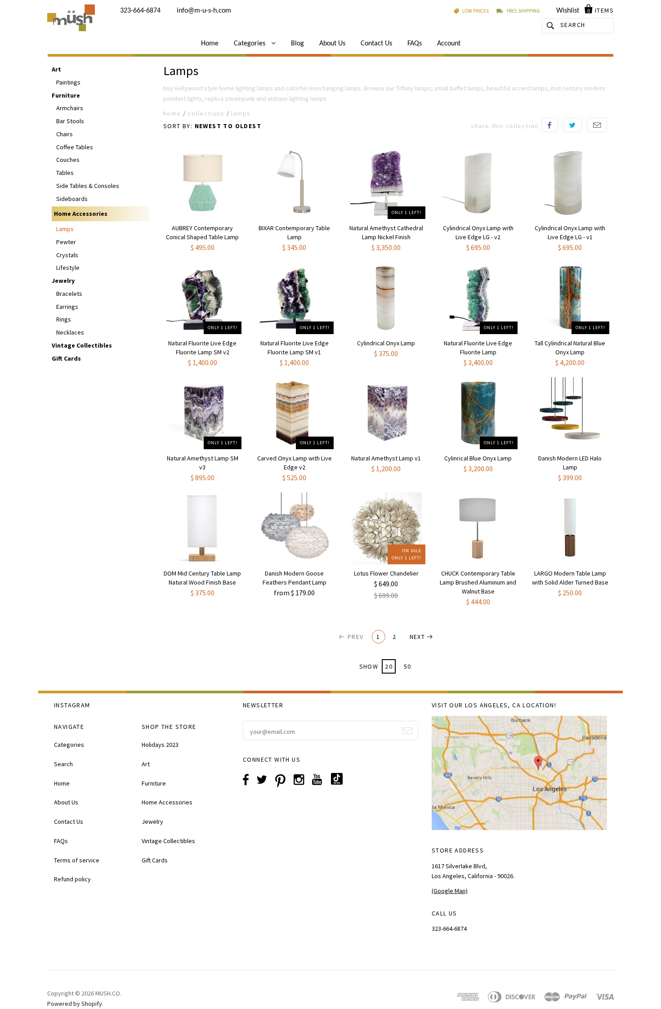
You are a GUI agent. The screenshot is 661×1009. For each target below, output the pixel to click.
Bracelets (69, 294)
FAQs (414, 43)
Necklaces (70, 332)
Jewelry (63, 281)
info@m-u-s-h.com (204, 10)
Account (448, 43)
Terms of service (76, 860)
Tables (65, 173)
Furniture (66, 95)
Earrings (67, 307)
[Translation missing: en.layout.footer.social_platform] (340, 782)
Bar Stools (70, 121)
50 (407, 666)
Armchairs (69, 108)
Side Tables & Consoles (87, 186)
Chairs (64, 134)
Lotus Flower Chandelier (386, 573)
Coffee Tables (74, 147)
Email (597, 125)
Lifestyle (68, 267)
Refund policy (72, 879)
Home (210, 43)
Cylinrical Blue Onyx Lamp (478, 458)
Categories (250, 43)
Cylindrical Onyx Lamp (386, 343)
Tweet (572, 125)
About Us (332, 43)
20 (389, 666)
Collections (206, 113)
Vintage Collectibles (82, 345)
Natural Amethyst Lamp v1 (386, 458)
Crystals (67, 255)
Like (549, 125)
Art (56, 69)
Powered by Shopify (74, 1004)
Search (63, 764)
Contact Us (376, 43)
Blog (297, 43)
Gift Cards (66, 358)
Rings (63, 319)
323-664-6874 (140, 10)
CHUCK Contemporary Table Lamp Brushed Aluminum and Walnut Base (478, 582)
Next (417, 637)
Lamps (65, 229)
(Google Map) (450, 891)
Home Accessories (80, 214)
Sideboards (72, 199)
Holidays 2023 (160, 745)
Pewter (66, 242)
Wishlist (567, 10)
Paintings (68, 82)
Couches (68, 160)
